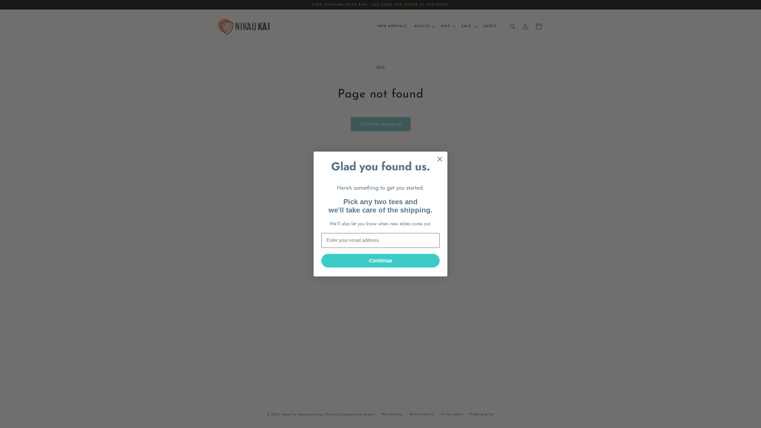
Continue (380, 261)
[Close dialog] (440, 159)
